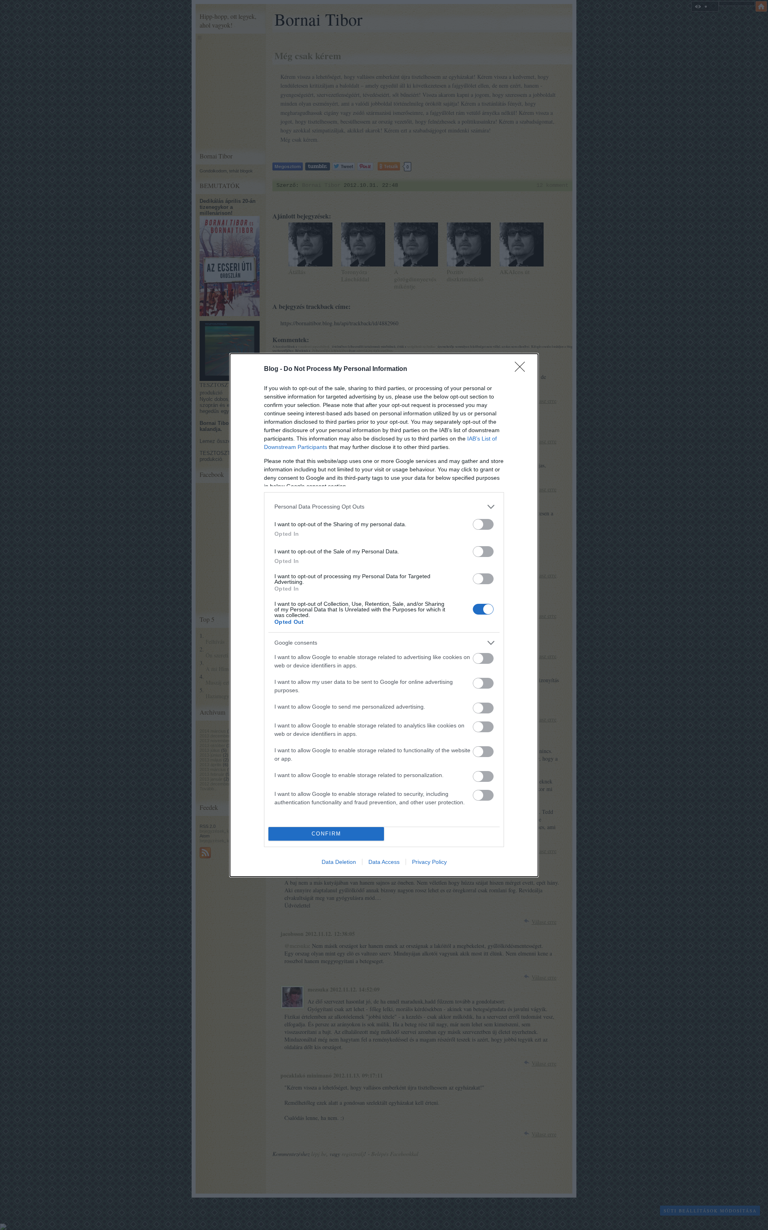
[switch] (483, 524)
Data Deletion (339, 862)
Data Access (384, 862)
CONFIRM (326, 834)
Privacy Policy (429, 862)
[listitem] (384, 507)
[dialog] (384, 615)
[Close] (522, 369)
